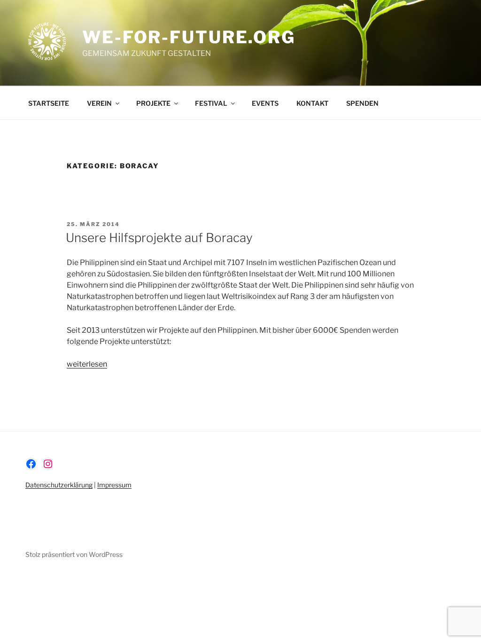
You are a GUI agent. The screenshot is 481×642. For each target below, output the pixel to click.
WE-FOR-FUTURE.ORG (188, 37)
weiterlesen (87, 364)
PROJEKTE (153, 103)
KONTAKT (312, 103)
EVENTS (265, 103)
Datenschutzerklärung (59, 485)
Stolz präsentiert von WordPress (74, 554)
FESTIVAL (211, 103)
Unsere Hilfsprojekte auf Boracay (159, 237)
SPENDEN (362, 103)
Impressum (114, 485)
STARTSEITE (48, 103)
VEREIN (99, 103)
